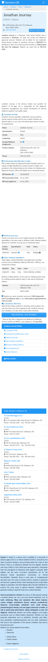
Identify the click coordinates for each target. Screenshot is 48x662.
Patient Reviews (11, 352)
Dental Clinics (11, 637)
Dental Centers (12, 639)
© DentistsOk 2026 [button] (10, 649)
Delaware (27, 7)
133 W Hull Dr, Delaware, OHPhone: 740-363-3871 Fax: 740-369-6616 (19, 453)
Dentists (13, 7)
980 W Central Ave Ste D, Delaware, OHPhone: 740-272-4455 (19, 430)
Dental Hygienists (13, 644)
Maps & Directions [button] (37, 30)
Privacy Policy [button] (24, 659)
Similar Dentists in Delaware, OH (15, 411)
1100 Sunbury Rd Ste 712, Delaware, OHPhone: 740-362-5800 (19, 498)
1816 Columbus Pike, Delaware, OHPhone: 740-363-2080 (17, 476)
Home (5, 7)
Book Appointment (12, 348)
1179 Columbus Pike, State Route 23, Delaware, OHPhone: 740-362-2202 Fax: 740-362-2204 (23, 419)
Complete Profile (11, 330)
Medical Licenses (12, 338)
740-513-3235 (10, 30)
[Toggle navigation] (43, 2)
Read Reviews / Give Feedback (24, 315)
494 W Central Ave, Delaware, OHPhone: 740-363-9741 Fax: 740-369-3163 (19, 442)
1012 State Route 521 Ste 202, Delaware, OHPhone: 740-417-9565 (21, 487)
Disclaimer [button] (24, 654)
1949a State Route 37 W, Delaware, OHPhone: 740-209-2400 (19, 464)
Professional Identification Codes (17, 334)
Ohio (20, 7)
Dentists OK (11, 2)
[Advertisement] (24, 75)
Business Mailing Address (15, 345)
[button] (23, 142)
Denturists (10, 632)
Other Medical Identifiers (14, 341)
